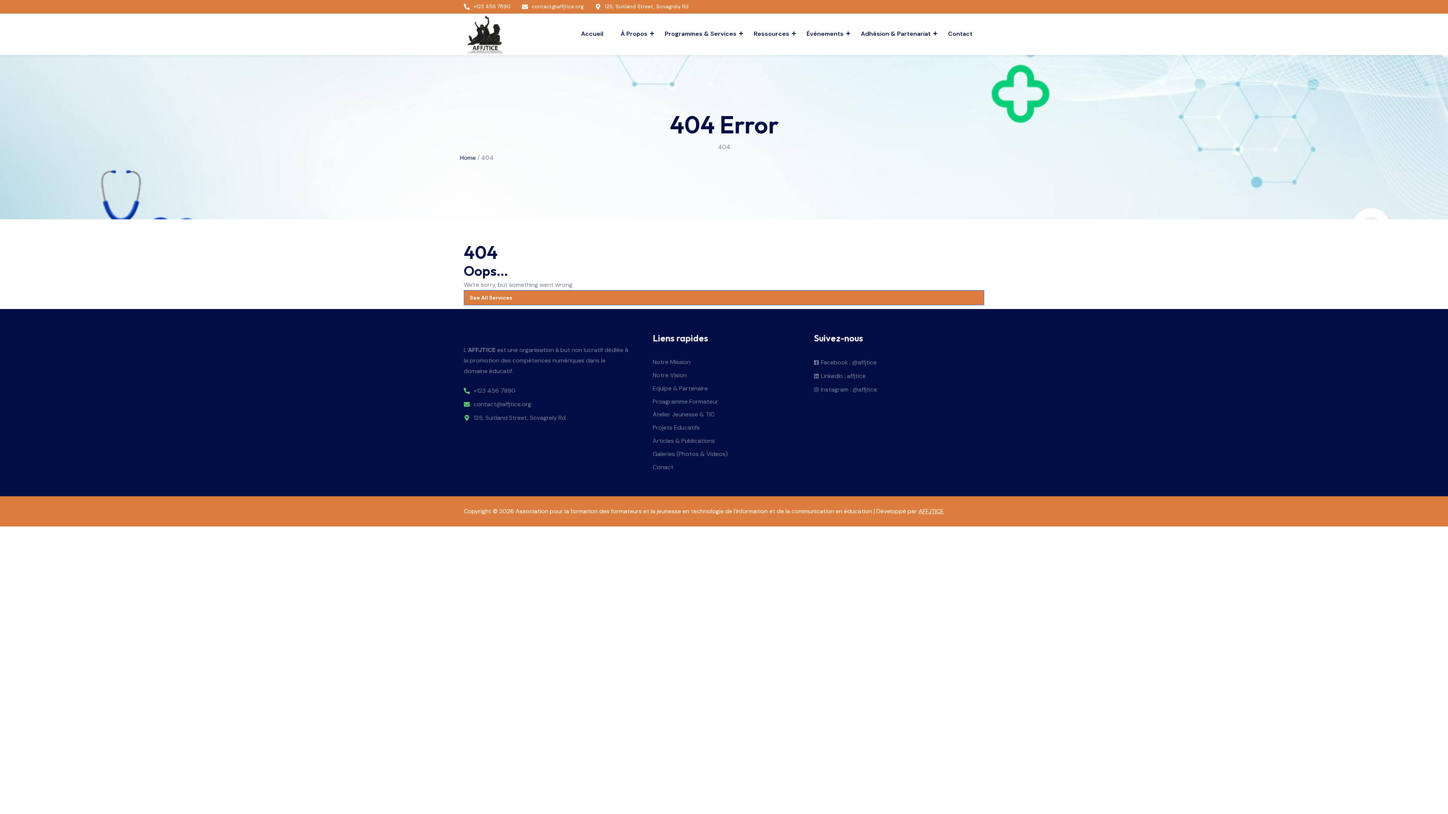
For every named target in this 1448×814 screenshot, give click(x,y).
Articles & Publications (684, 441)
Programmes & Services (700, 34)
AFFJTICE (931, 511)
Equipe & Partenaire (680, 388)
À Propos (634, 34)
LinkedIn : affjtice (843, 376)
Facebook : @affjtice (849, 362)
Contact (960, 34)
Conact (663, 467)
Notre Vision (670, 375)
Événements (825, 34)
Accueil (592, 34)
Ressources (771, 34)
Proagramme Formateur (685, 401)
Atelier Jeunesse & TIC (684, 414)
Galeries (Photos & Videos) (690, 454)
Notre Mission (671, 362)
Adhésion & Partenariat (896, 34)
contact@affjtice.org (502, 404)
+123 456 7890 (494, 391)
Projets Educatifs (676, 427)
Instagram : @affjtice (849, 389)
